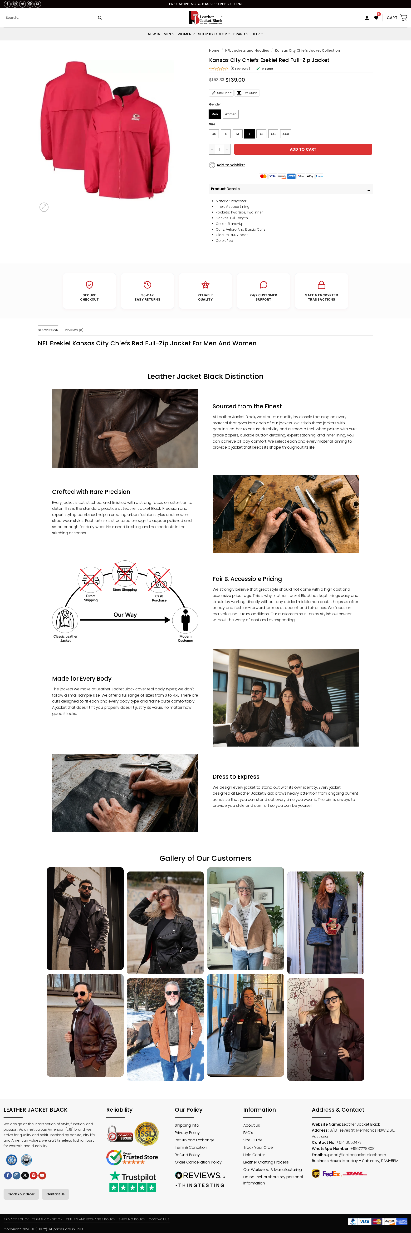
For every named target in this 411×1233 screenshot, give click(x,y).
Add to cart (303, 149)
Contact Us (55, 1194)
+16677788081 (363, 1148)
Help (256, 34)
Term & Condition (47, 1219)
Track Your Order (21, 1194)
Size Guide (250, 93)
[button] (367, 18)
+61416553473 (349, 1142)
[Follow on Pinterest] (30, 4)
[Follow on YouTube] (37, 4)
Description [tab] (48, 330)
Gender (215, 104)
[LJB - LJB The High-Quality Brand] (206, 17)
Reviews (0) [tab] (74, 330)
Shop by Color (212, 34)
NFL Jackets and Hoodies (247, 50)
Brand (239, 34)
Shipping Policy (132, 1219)
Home (214, 50)
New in (154, 34)
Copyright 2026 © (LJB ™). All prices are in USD (43, 1229)
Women (184, 34)
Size (212, 124)
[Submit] (100, 18)
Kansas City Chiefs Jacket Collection (307, 50)
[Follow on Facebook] (7, 4)
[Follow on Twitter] (22, 4)
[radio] (214, 114)
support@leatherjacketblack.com (355, 1155)
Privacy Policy (16, 1219)
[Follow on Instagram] (14, 4)
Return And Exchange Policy (90, 1219)
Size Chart (224, 93)
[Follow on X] (25, 1176)
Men (167, 34)
